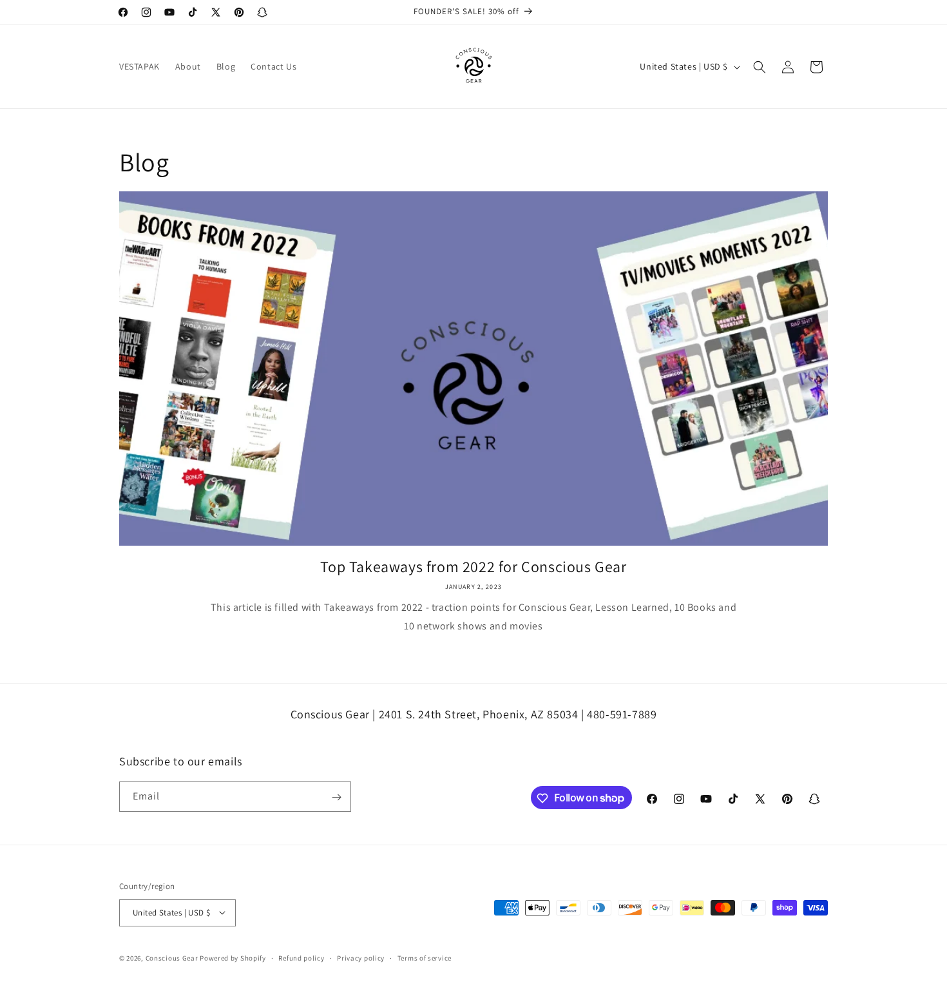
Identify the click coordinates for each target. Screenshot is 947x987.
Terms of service (424, 957)
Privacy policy (361, 957)
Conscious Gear (172, 957)
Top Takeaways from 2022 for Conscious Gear (473, 567)
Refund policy (301, 957)
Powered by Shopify (233, 957)
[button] (759, 67)
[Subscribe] (336, 797)
